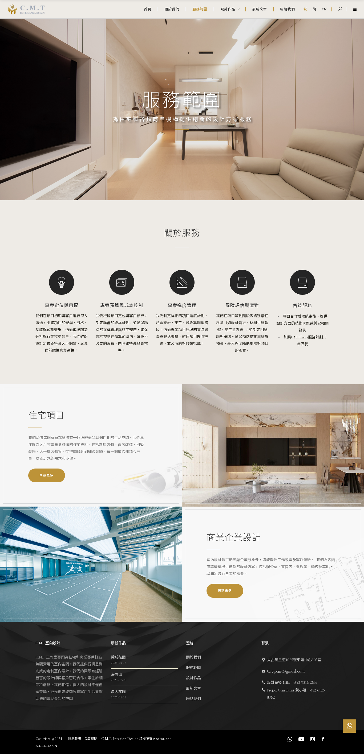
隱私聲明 (75, 739)
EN (324, 9)
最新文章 (193, 688)
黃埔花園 (118, 657)
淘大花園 (118, 692)
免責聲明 (91, 739)
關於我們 (193, 657)
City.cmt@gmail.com (286, 671)
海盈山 (116, 674)
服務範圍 (193, 667)
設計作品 (193, 678)
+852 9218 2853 (304, 682)
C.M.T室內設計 (47, 643)
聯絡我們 (193, 699)
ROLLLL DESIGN (46, 746)
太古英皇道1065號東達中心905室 (294, 660)
